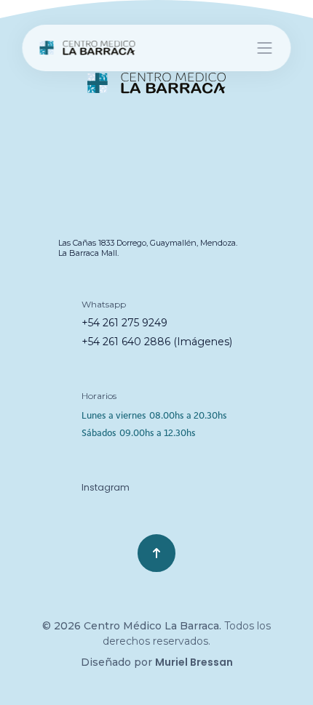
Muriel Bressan (194, 662)
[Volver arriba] (156, 553)
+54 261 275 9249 (124, 322)
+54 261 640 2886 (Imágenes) (157, 341)
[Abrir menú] (265, 48)
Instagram (106, 487)
